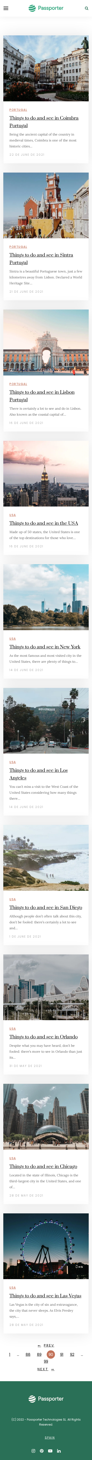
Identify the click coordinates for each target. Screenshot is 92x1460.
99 (46, 1361)
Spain (50, 1438)
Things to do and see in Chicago (43, 1167)
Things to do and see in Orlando (43, 1037)
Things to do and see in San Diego (45, 908)
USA (12, 515)
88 (28, 1354)
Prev (49, 1345)
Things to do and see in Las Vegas (45, 1296)
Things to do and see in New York (44, 647)
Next (43, 1369)
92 (72, 1354)
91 (61, 1354)
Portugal (18, 110)
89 (39, 1354)
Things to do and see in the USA (43, 523)
